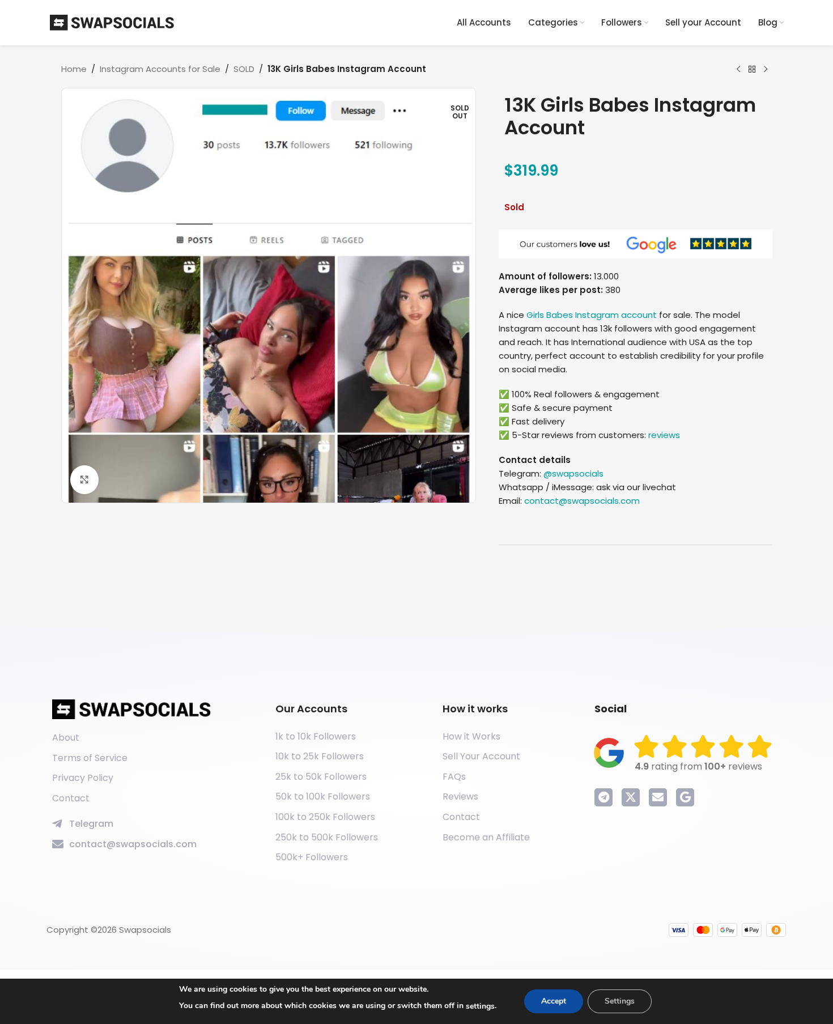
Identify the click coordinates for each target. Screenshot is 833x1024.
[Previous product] (738, 70)
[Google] (685, 797)
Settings (620, 1001)
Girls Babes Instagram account (591, 315)
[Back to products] (752, 70)
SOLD (243, 69)
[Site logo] (112, 22)
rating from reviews (698, 766)
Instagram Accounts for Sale (160, 69)
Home (74, 69)
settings (480, 1006)
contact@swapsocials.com (582, 501)
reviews (664, 435)
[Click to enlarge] (84, 479)
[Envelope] (658, 797)
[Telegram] (603, 797)
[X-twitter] (631, 797)
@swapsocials (573, 473)
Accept (553, 1001)
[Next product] (765, 70)
